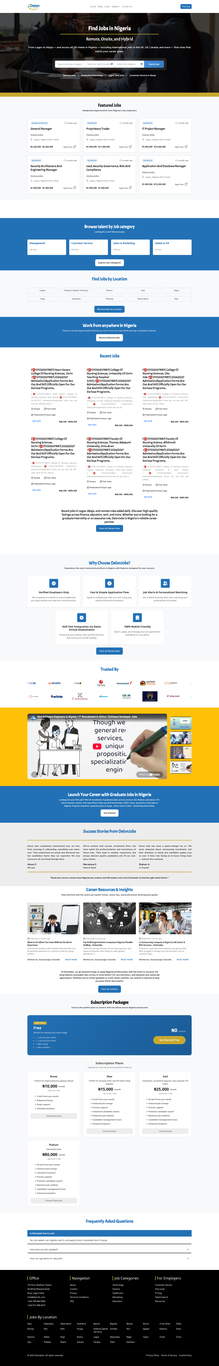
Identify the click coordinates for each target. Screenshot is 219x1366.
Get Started (109, 813)
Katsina (30, 1337)
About (73, 1285)
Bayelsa (113, 1323)
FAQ (72, 1301)
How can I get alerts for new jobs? (46, 1258)
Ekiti (62, 1328)
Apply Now (68, 147)
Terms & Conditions (79, 1297)
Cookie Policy (185, 1355)
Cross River (165, 1323)
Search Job (154, 64)
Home (93, 6)
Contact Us (127, 6)
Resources (160, 1301)
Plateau (47, 1342)
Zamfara (130, 1342)
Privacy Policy (152, 1355)
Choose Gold (165, 1131)
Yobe (112, 1342)
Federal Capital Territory (101, 1330)
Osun (178, 1337)
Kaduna (163, 1328)
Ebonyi (30, 1328)
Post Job (186, 6)
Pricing (158, 1293)
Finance (116, 1289)
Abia (29, 1323)
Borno (146, 1323)
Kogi (62, 1337)
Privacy (73, 1293)
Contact (73, 1289)
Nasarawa (115, 1337)
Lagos (96, 1337)
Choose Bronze (53, 1116)
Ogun (146, 1337)
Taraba (97, 1342)
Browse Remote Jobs (109, 337)
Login (107, 6)
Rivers (63, 1342)
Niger (129, 1337)
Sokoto (80, 1342)
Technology (118, 1285)
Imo (128, 1328)
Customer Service (163, 1285)
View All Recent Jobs (109, 528)
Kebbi (46, 1337)
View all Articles (109, 989)
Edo (46, 1328)
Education (117, 1301)
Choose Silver (109, 1131)
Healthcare (118, 1293)
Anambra (81, 1323)
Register (116, 6)
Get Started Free (169, 1040)
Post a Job (160, 1289)
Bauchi (97, 1323)
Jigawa (146, 1328)
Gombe (113, 1328)
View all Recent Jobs (109, 651)
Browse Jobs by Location (109, 309)
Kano (178, 1328)
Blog (100, 6)
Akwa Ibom (65, 1323)
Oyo (29, 1342)
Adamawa (48, 1323)
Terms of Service (169, 1355)
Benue (129, 1323)
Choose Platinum (53, 1200)
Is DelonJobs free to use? (42, 1233)
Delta (178, 1323)
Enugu (80, 1328)
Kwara (80, 1337)
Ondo (162, 1337)
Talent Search (161, 1297)
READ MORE (71, 959)
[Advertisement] (109, 208)
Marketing (118, 1297)
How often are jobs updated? (44, 1249)
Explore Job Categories (109, 262)
